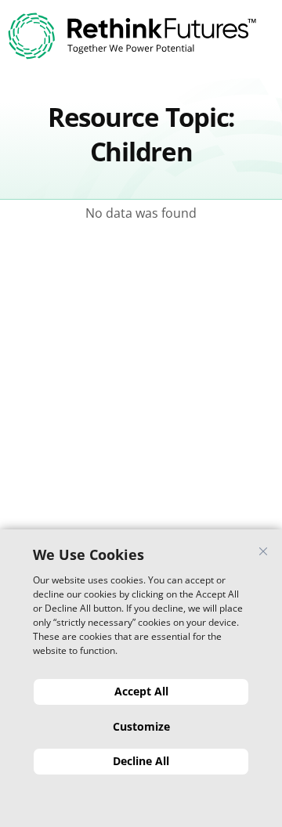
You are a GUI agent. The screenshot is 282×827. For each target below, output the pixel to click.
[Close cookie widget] (263, 551)
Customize (141, 726)
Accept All (141, 691)
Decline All (141, 760)
